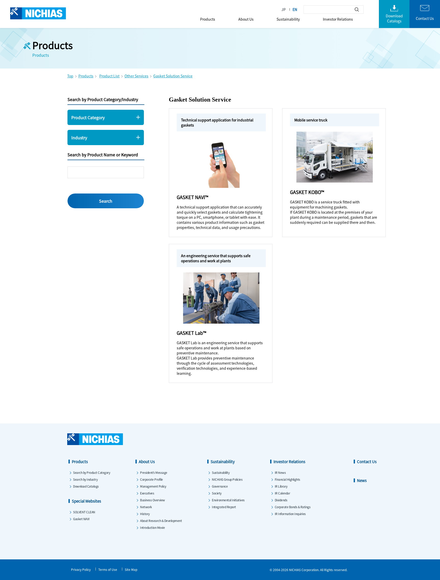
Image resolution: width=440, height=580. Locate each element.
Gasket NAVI (81, 519)
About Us (246, 19)
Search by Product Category (91, 472)
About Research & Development (161, 520)
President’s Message (153, 472)
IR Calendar (282, 493)
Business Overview (152, 500)
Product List (109, 75)
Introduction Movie (152, 527)
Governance (220, 486)
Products (207, 19)
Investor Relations (338, 19)
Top (70, 75)
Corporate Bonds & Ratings (293, 507)
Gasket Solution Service (173, 75)
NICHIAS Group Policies (227, 479)
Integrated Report (224, 507)
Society (217, 493)
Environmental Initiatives (228, 500)
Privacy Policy (81, 569)
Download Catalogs (86, 486)
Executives (147, 493)
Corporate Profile (151, 479)
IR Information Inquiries (290, 514)
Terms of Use (107, 569)
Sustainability (288, 19)
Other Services (136, 75)
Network (146, 507)
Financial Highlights (287, 479)
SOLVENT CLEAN (84, 512)
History (145, 514)
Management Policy (153, 486)
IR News (280, 472)
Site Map (131, 569)
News (362, 480)
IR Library (281, 486)
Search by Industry (85, 479)
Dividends (281, 500)
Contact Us (367, 461)
